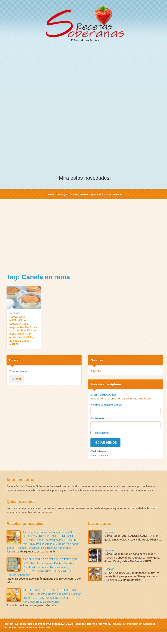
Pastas (107, 194)
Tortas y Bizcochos (67, 194)
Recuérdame (101, 432)
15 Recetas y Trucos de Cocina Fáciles (46, 532)
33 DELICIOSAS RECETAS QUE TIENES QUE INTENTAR (48, 536)
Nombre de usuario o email (106, 404)
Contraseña (97, 418)
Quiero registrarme (99, 455)
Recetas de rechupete (36, 567)
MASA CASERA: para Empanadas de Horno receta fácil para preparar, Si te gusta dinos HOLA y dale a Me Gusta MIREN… (131, 576)
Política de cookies (15, 627)
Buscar (16, 379)
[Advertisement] (84, 78)
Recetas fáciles (37, 547)
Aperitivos (96, 194)
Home (51, 194)
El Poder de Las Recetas (85, 40)
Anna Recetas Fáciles (50, 540)
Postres (84, 194)
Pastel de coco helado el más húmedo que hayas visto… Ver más (44, 580)
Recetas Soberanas (59, 547)
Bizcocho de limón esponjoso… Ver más (31, 605)
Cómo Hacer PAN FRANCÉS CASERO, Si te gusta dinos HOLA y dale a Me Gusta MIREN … (133, 537)
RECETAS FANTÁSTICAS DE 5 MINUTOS (47, 571)
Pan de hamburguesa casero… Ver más (31, 551)
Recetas (117, 194)
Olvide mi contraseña (100, 451)
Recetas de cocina (59, 593)
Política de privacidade (38, 627)
